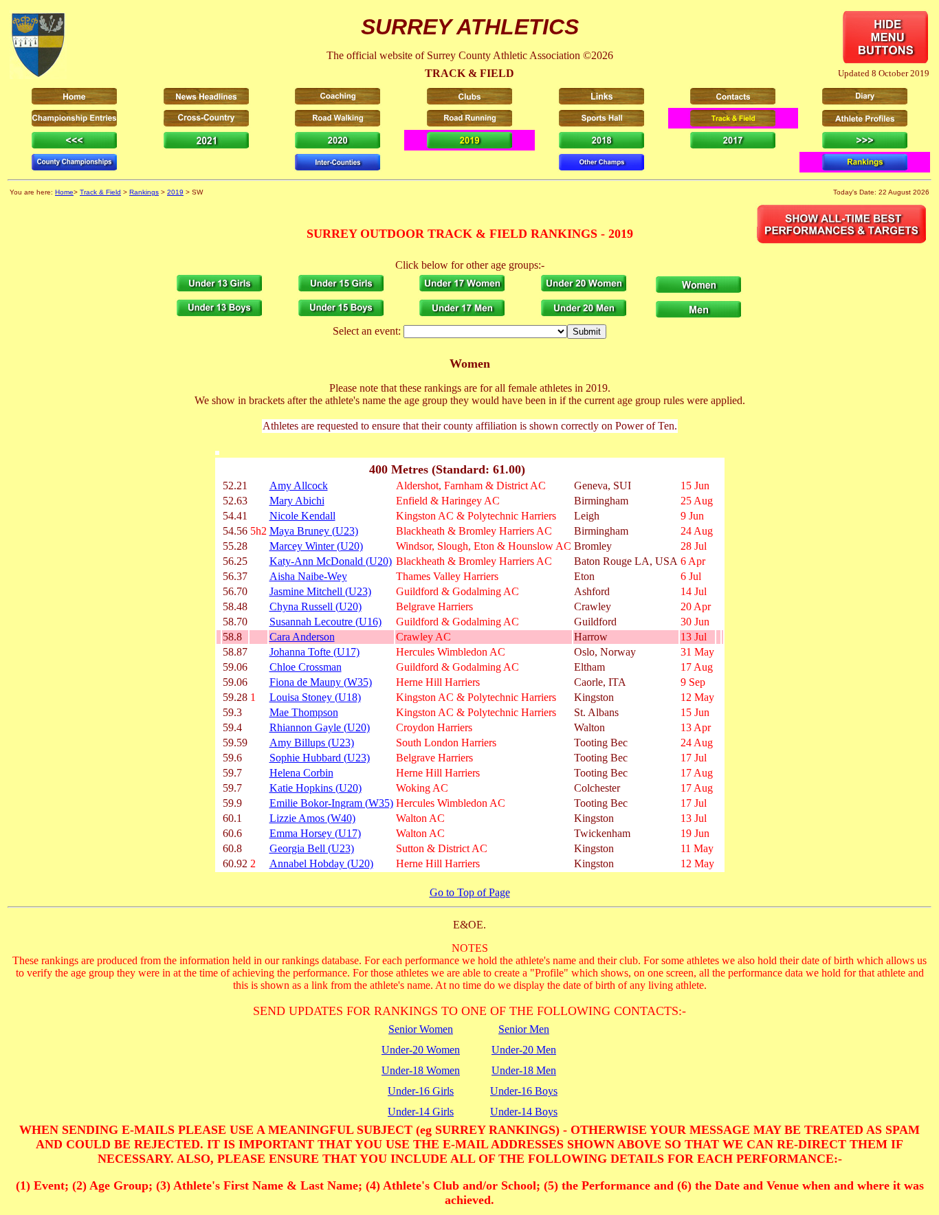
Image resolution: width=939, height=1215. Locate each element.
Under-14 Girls (421, 1111)
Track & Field (100, 192)
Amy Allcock (298, 485)
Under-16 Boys (523, 1091)
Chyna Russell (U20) (315, 606)
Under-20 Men (523, 1050)
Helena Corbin (301, 773)
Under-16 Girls (421, 1091)
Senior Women (420, 1029)
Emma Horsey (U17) (315, 833)
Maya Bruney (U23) (313, 531)
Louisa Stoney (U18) (315, 697)
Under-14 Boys (523, 1111)
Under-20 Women (421, 1050)
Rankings (144, 192)
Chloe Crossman (305, 667)
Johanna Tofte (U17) (314, 652)
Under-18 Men (523, 1070)
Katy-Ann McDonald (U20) (330, 561)
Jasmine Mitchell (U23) (320, 591)
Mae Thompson (303, 712)
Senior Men (523, 1029)
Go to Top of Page (470, 892)
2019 (175, 192)
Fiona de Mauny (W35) (320, 682)
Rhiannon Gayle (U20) (319, 727)
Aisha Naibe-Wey (308, 576)
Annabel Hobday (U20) (321, 863)
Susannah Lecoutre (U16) (325, 621)
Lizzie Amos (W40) (312, 818)
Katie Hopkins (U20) (315, 788)
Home (64, 192)
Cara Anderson (302, 637)
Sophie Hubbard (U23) (319, 757)
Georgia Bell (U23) (311, 848)
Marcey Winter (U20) (316, 546)
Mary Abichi (296, 500)
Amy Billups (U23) (311, 742)
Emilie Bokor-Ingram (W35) (331, 803)
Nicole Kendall (302, 516)
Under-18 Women (421, 1070)
